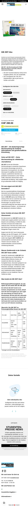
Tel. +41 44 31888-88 (7, 480)
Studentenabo (7, 92)
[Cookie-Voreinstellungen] (4, 503)
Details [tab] (20, 141)
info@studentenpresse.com (9, 449)
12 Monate (13, 99)
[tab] (9, 141)
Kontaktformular (14, 477)
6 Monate (6, 99)
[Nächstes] (26, 29)
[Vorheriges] (2, 29)
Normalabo (16, 92)
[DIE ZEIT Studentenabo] (14, 29)
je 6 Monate (15, 106)
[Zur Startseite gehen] (14, 4)
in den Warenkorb (9, 130)
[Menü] (2, 4)
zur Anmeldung (14, 445)
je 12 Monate (7, 108)
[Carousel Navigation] (14, 411)
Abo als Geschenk (8, 112)
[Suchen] (26, 4)
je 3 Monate (7, 106)
